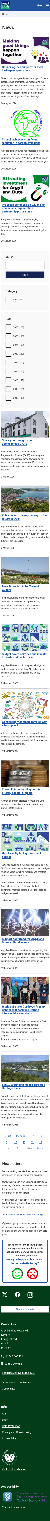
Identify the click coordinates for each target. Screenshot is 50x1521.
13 (42, 1142)
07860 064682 (13, 1363)
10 (17, 1142)
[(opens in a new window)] (25, 1497)
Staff (5, 1419)
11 (25, 1143)
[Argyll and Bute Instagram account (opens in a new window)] (30, 1295)
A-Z (4, 1413)
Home (5, 14)
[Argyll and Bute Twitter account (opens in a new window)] (4, 1295)
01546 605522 (14, 1356)
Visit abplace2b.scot (14, 1469)
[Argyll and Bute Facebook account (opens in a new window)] (17, 1295)
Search (9, 257)
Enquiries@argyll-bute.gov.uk (18, 1372)
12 (33, 1142)
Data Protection (11, 1426)
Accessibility (9, 1438)
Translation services (13, 1507)
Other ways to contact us (16, 1382)
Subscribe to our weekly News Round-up (23, 1214)
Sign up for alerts (25, 1309)
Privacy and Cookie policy (17, 1432)
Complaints (8, 1388)
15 (18, 1148)
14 (9, 1148)
